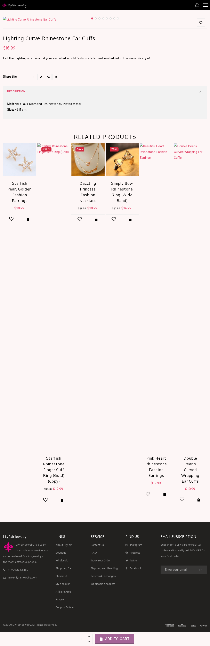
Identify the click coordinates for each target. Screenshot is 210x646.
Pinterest (135, 552)
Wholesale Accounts (103, 583)
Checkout (61, 576)
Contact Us (97, 544)
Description (16, 91)
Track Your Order (100, 560)
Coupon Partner (65, 607)
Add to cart (117, 639)
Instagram (136, 544)
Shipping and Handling (104, 568)
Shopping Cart (64, 568)
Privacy (60, 599)
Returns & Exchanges (103, 576)
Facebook (136, 568)
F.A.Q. (94, 552)
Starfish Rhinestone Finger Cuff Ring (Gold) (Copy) (54, 469)
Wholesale (62, 560)
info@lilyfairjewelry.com (22, 577)
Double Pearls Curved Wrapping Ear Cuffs (190, 469)
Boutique (61, 552)
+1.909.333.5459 (18, 570)
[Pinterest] (55, 77)
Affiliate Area (63, 591)
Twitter (134, 560)
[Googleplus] (48, 77)
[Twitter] (40, 77)
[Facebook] (33, 77)
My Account (63, 583)
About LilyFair (64, 544)
